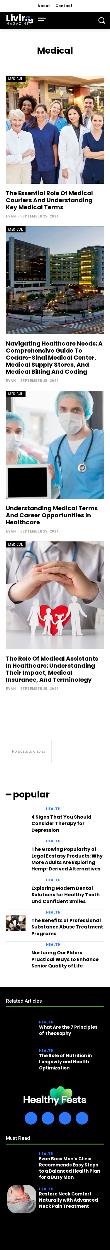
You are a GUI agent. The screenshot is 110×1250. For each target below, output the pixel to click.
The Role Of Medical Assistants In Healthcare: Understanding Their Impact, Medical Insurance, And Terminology (52, 669)
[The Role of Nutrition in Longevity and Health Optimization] (21, 1061)
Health (53, 809)
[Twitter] (65, 1118)
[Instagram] (48, 1118)
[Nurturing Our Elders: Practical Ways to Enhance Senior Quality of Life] (16, 955)
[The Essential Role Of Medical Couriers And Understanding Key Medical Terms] (55, 130)
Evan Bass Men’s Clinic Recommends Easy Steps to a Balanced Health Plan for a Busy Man (69, 1168)
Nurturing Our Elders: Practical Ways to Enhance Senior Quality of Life (65, 959)
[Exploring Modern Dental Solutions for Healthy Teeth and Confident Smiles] (16, 891)
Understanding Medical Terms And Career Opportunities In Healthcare (52, 515)
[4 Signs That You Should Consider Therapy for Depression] (16, 820)
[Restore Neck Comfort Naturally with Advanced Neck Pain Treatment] (21, 1199)
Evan (11, 216)
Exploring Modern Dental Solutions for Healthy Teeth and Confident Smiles (65, 895)
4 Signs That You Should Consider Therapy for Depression (61, 824)
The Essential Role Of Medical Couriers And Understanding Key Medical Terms (49, 200)
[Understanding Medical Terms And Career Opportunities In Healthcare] (55, 445)
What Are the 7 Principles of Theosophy (68, 1030)
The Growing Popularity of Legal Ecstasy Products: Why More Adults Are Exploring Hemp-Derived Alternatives (67, 859)
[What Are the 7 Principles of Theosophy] (21, 1029)
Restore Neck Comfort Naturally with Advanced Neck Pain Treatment (68, 1200)
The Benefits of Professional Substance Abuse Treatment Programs (67, 927)
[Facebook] (31, 1118)
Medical (15, 78)
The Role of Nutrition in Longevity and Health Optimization (65, 1061)
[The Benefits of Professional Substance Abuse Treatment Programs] (16, 923)
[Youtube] (82, 1118)
